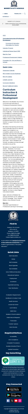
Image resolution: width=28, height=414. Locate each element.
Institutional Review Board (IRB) (11, 51)
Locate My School (13, 304)
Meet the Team (7, 54)
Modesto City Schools (14, 21)
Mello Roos (13, 311)
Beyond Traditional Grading (10, 86)
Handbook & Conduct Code (13, 298)
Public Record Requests (13, 317)
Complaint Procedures (13, 343)
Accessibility (13, 336)
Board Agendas (13, 265)
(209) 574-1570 (14, 235)
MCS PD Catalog (7, 76)
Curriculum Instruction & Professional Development (15, 24)
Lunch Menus (13, 308)
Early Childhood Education (13, 272)
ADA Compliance (13, 340)
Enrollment (13, 281)
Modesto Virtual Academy (13, 314)
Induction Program (8, 48)
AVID (4, 35)
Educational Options (13, 275)
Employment (13, 278)
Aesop (13, 259)
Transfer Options (13, 324)
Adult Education (13, 256)
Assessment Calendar (9, 70)
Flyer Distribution (13, 288)
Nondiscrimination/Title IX (13, 346)
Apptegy (17, 411)
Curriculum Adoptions (9, 83)
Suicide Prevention (13, 349)
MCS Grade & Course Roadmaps (12, 73)
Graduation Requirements (13, 295)
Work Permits (13, 327)
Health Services (13, 301)
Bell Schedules (13, 262)
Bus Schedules (13, 269)
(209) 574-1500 (15, 233)
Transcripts (13, 321)
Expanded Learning (13, 285)
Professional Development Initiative (12, 57)
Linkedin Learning (7, 79)
